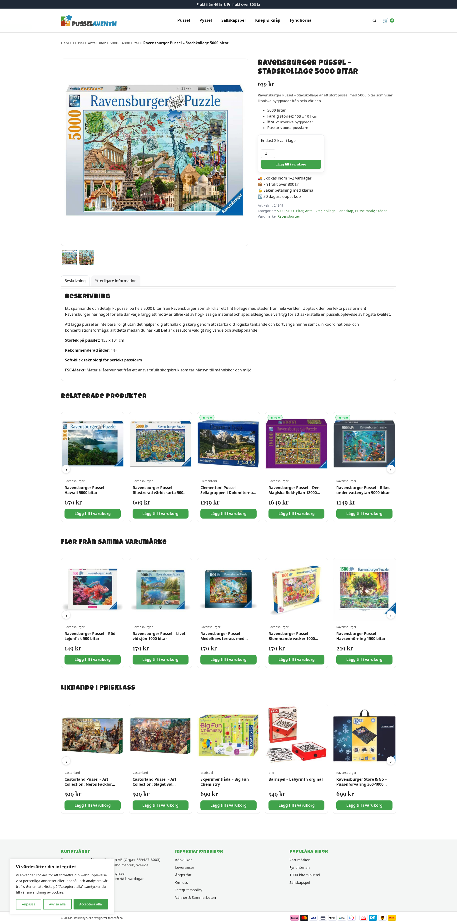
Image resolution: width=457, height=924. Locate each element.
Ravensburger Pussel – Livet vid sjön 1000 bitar (159, 636)
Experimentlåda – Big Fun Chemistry (224, 782)
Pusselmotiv (364, 211)
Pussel (183, 20)
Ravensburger (289, 216)
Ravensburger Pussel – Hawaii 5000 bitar (86, 490)
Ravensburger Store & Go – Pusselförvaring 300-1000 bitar (361, 784)
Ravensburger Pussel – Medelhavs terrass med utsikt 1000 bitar (222, 638)
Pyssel (205, 20)
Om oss (181, 882)
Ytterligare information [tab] (116, 280)
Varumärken (299, 859)
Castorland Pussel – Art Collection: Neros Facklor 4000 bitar (88, 784)
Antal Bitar (97, 42)
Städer (381, 211)
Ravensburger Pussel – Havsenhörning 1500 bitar (361, 636)
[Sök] (374, 20)
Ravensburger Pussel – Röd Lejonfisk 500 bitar (90, 636)
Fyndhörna (301, 20)
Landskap (345, 211)
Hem (65, 42)
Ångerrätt (183, 874)
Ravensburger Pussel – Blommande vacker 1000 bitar (291, 638)
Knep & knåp (267, 20)
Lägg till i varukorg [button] (93, 513)
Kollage (329, 211)
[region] (62, 886)
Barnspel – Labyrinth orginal (295, 779)
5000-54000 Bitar (124, 42)
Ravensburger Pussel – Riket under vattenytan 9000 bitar (363, 490)
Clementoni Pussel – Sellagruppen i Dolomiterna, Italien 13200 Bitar (227, 492)
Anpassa (28, 904)
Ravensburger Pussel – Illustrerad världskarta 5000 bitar (159, 492)
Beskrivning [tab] (75, 280)
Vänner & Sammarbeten (195, 897)
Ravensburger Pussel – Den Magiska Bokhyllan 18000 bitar (294, 492)
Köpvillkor (183, 859)
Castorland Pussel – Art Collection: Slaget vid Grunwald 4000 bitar (154, 784)
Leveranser (184, 867)
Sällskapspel (233, 20)
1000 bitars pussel (304, 874)
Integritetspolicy (188, 889)
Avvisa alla (57, 904)
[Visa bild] (69, 257)
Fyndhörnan (299, 867)
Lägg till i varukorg (291, 164)
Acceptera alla (90, 904)
